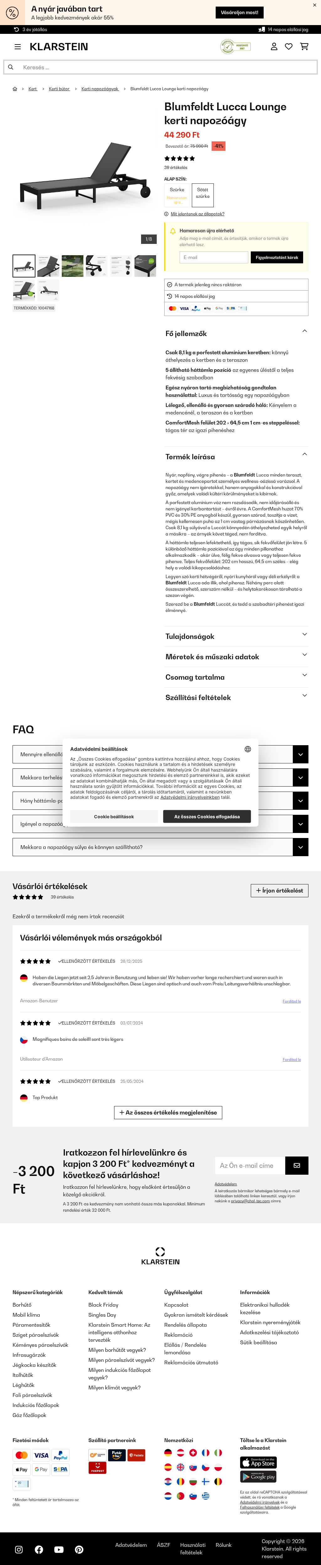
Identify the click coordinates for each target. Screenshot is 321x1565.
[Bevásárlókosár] (304, 46)
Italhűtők (23, 1375)
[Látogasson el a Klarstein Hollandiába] (168, 1496)
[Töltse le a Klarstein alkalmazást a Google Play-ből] (258, 1477)
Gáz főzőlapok (29, 1415)
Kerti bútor (59, 88)
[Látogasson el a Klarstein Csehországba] (205, 1467)
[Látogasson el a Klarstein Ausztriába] (180, 1453)
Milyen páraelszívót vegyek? (121, 1360)
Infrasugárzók (29, 1355)
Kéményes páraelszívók (40, 1345)
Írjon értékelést (282, 890)
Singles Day (102, 1315)
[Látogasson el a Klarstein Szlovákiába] (193, 1467)
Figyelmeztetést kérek (277, 257)
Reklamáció (178, 1335)
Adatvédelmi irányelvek (260, 1502)
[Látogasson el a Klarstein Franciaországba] (205, 1453)
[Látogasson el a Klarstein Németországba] (168, 1453)
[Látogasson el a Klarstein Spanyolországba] (168, 1467)
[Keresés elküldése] (10, 67)
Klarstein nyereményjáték (270, 1322)
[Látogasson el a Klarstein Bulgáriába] (193, 1481)
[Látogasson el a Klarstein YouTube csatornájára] (59, 1549)
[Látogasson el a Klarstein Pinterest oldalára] (79, 1549)
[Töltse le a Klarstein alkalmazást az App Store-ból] (258, 1463)
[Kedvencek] (288, 46)
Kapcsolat (176, 1305)
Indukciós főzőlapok (36, 1405)
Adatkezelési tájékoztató (269, 1332)
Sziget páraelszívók (36, 1335)
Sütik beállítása (258, 1342)
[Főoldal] (21, 88)
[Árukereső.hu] (235, 46)
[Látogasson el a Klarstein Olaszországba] (218, 1453)
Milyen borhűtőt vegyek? (117, 1350)
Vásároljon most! (239, 12)
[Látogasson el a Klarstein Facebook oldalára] (39, 1549)
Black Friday (103, 1305)
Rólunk (224, 1545)
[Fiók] (274, 46)
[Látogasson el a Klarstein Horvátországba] (168, 1481)
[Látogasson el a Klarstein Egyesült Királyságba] (180, 1467)
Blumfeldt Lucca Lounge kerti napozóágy (169, 88)
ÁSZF (163, 1545)
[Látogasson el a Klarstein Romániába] (180, 1481)
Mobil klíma (26, 1315)
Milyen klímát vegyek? (114, 1387)
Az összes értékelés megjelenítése (170, 1112)
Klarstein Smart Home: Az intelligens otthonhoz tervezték (119, 1332)
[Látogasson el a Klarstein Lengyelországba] (218, 1467)
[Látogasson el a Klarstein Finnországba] (205, 1481)
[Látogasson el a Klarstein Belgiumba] (218, 1481)
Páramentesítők (31, 1325)
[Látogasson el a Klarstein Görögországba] (205, 1496)
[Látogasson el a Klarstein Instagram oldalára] (19, 1549)
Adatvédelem (226, 1184)
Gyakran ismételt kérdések (196, 1315)
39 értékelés (175, 167)
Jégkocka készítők (34, 1365)
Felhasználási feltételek (260, 1507)
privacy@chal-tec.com (250, 1201)
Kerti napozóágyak (100, 88)
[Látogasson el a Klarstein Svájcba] (193, 1453)
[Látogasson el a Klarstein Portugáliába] (180, 1496)
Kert (33, 88)
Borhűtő (22, 1305)
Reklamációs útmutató (191, 1362)
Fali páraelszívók (32, 1395)
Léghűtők (23, 1385)
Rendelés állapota (185, 1325)
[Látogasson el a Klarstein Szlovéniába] (193, 1496)
